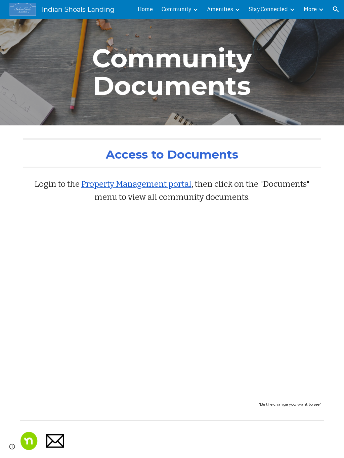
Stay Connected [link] (268, 9)
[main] (172, 72)
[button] (336, 9)
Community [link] (176, 9)
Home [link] (145, 9)
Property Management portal (136, 184)
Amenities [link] (220, 9)
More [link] (310, 9)
